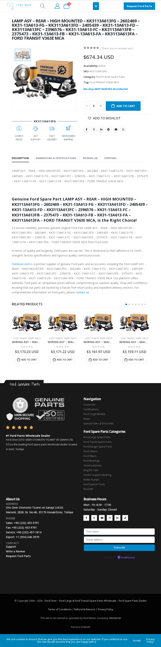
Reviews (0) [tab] (90, 158)
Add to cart (125, 106)
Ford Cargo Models (94, 414)
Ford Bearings (91, 460)
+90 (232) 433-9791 (26, 523)
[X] (94, 518)
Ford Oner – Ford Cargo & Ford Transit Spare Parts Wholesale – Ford (84, 600)
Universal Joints (92, 465)
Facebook (86, 129)
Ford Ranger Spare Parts (97, 446)
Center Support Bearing (97, 475)
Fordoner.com (21, 264)
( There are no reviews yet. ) (117, 48)
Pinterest (108, 129)
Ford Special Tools (94, 484)
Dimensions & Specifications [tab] (56, 158)
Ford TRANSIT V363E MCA (104, 82)
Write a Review (15, 551)
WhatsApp (123, 129)
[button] (42, 6)
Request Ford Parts (18, 556)
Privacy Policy (105, 609)
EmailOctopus (128, 558)
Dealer (142, 600)
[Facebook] (86, 518)
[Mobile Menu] (96, 6)
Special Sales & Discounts (98, 423)
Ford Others (90, 451)
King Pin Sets (91, 470)
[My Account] (57, 6)
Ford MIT (88, 489)
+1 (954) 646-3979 (27, 537)
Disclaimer (115, 618)
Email (116, 129)
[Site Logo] (19, 6)
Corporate (89, 404)
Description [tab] (20, 158)
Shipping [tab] (110, 158)
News (86, 418)
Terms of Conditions (60, 609)
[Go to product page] (27, 322)
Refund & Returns (84, 609)
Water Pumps (91, 479)
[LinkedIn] (117, 518)
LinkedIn (101, 129)
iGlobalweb (85, 627)
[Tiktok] (125, 518)
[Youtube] (102, 518)
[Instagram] (110, 518)
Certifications (91, 409)
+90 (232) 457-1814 (28, 532)
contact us (82, 292)
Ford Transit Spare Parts (110, 77)
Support (11, 546)
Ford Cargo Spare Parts (97, 437)
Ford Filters (89, 456)
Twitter (94, 129)
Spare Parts (131, 600)
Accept (137, 640)
